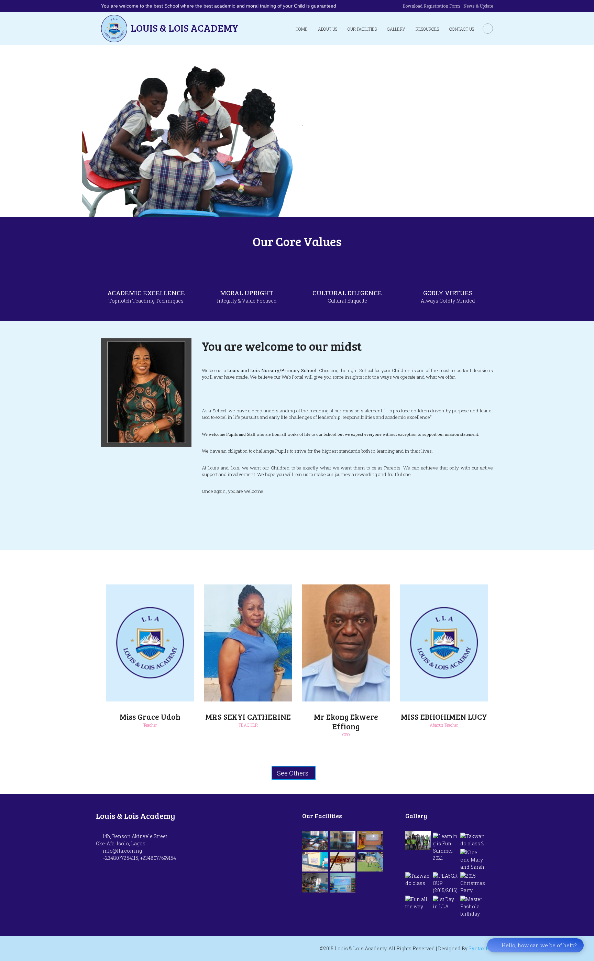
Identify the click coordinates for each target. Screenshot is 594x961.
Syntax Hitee (483, 948)
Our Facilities (362, 29)
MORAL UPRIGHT (246, 293)
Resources (427, 29)
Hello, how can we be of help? (539, 945)
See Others (292, 773)
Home (302, 29)
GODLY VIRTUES (448, 293)
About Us (327, 29)
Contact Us (461, 29)
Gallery (396, 29)
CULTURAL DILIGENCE (347, 293)
